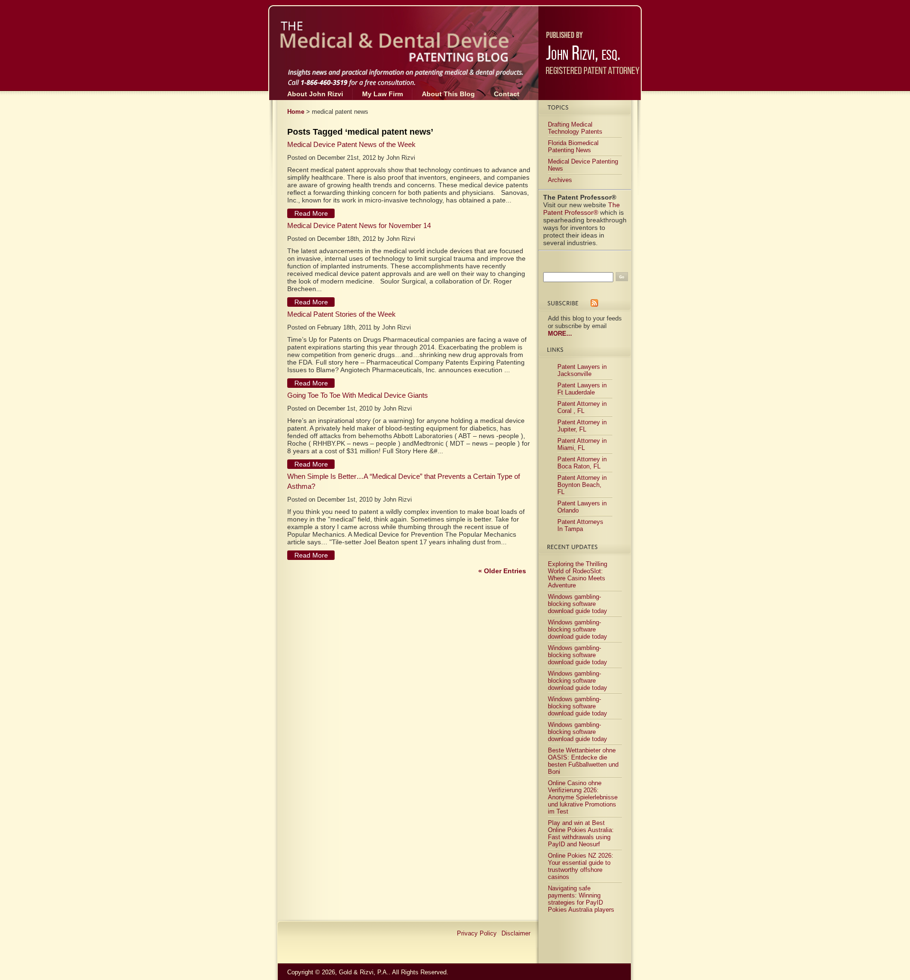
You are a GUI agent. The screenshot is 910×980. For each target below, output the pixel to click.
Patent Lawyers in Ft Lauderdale (582, 389)
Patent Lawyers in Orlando (582, 507)
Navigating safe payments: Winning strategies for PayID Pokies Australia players (581, 899)
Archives (560, 179)
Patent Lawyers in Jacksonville (582, 370)
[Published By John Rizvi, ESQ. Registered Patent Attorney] (590, 40)
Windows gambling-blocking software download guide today (577, 603)
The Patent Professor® (581, 208)
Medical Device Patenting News (583, 165)
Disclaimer (515, 933)
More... (560, 333)
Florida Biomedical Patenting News (573, 146)
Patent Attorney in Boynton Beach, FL (582, 484)
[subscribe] (594, 303)
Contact (506, 94)
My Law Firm (382, 94)
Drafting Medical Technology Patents (575, 128)
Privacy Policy (477, 933)
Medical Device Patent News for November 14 (359, 225)
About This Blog (448, 94)
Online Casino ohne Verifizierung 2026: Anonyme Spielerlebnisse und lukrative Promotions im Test (583, 797)
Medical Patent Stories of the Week (341, 314)
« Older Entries (502, 571)
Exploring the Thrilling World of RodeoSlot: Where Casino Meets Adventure (577, 574)
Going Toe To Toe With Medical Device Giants (357, 395)
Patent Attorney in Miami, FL (582, 444)
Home (295, 111)
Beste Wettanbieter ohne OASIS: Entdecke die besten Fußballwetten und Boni (583, 761)
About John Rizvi (315, 94)
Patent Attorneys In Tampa (580, 525)
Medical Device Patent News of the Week (351, 144)
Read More (311, 213)
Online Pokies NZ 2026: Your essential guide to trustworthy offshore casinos (580, 866)
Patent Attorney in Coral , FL (582, 407)
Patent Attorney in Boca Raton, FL (582, 463)
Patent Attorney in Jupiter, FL (582, 426)
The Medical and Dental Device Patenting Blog (372, 31)
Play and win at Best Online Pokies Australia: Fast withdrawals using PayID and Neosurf (581, 833)
